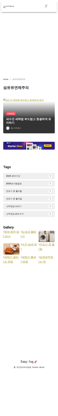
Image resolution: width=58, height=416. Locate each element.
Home (5, 79)
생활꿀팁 (10, 113)
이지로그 (17, 128)
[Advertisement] (29, 43)
